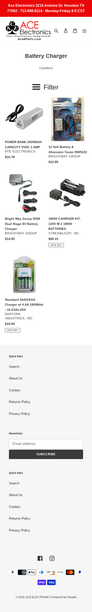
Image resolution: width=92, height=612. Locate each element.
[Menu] (84, 30)
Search (14, 366)
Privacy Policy (19, 414)
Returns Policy (19, 402)
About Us (16, 378)
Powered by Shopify (64, 597)
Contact (14, 390)
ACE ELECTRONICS (38, 597)
